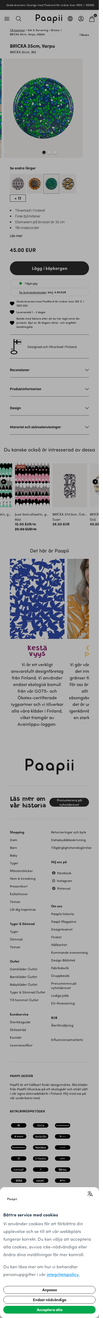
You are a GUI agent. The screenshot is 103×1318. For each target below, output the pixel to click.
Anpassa (49, 1289)
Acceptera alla (49, 1309)
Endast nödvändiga (49, 1299)
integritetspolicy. (63, 1274)
